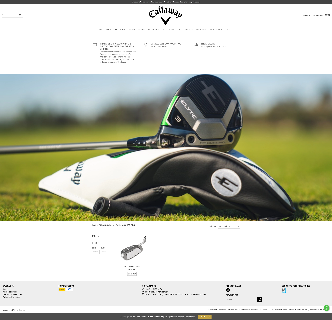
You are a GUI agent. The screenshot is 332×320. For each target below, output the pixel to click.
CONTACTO (229, 29)
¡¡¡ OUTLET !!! (111, 29)
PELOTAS (141, 29)
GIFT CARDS (201, 29)
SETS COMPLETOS (185, 29)
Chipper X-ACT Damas (132, 266)
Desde (94, 248)
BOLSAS (123, 29)
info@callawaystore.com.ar (156, 292)
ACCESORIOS (153, 29)
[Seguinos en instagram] (228, 290)
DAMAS (172, 29)
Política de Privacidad (11, 297)
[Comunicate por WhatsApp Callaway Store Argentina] (326, 308)
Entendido (204, 317)
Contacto (6, 289)
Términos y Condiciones (12, 294)
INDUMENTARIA (215, 29)
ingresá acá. (302, 310)
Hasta (103, 248)
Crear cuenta (307, 15)
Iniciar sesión (318, 15)
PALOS (132, 29)
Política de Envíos (10, 292)
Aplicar (111, 252)
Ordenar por (213, 226)
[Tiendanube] (14, 311)
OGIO (164, 29)
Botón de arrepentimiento (319, 310)
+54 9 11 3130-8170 (153, 289)
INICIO (100, 29)
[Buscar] (20, 15)
